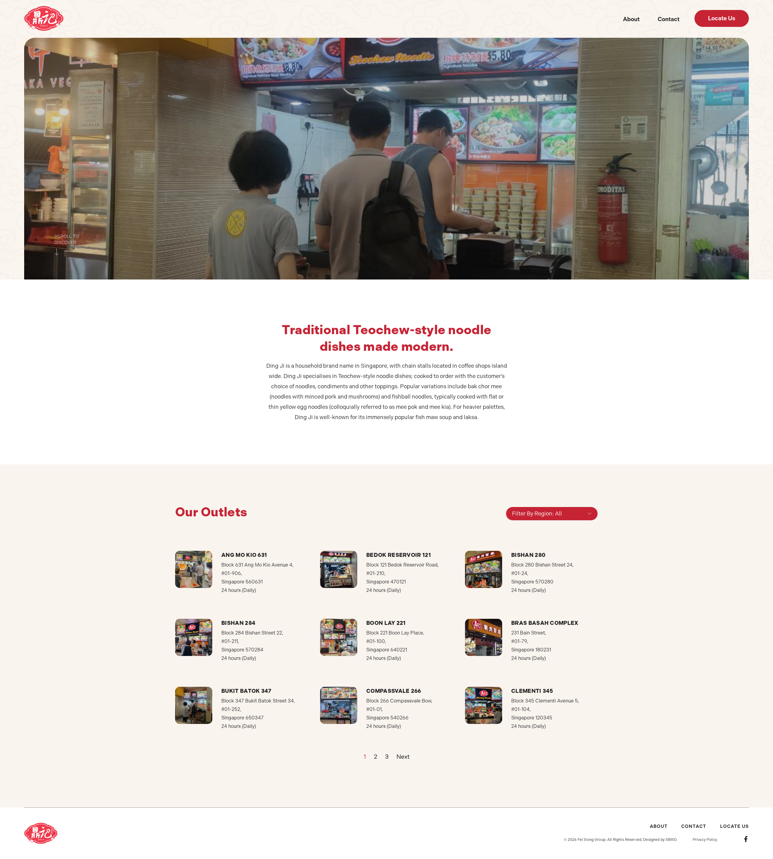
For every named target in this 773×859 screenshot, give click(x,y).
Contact (668, 19)
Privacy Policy (705, 840)
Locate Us (734, 826)
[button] (721, 18)
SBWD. (672, 840)
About (631, 19)
